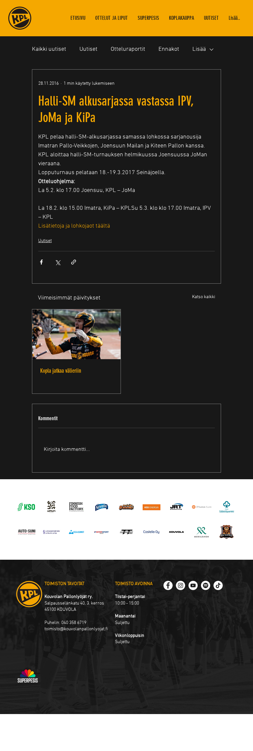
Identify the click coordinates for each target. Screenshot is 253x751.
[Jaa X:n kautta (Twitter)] (57, 262)
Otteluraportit (128, 49)
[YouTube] (193, 585)
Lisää (199, 49)
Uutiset (88, 49)
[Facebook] (168, 585)
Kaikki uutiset (49, 49)
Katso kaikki (203, 297)
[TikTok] (218, 585)
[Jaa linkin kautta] (73, 262)
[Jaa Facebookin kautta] (41, 262)
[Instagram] (180, 585)
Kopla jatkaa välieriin (60, 370)
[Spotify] (205, 585)
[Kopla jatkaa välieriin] (76, 334)
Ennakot (168, 49)
